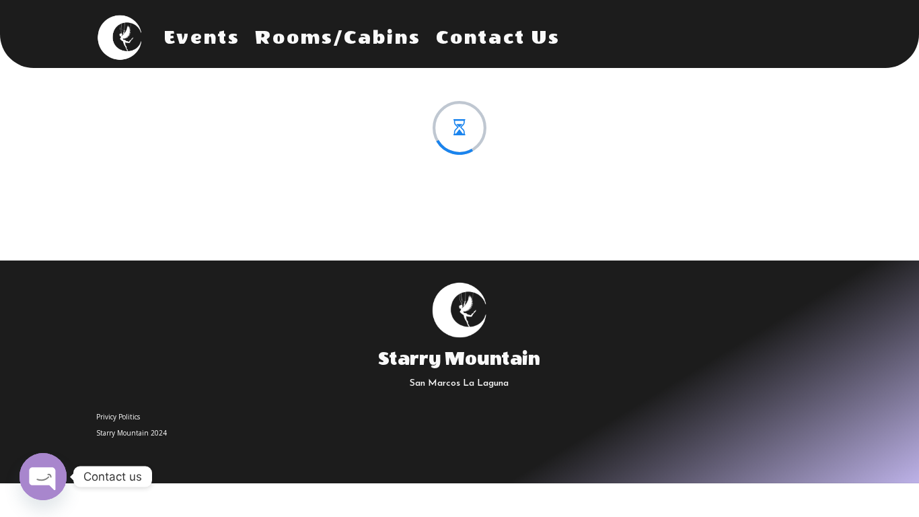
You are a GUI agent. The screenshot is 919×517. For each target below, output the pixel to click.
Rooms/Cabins (338, 37)
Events (201, 37)
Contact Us (498, 37)
